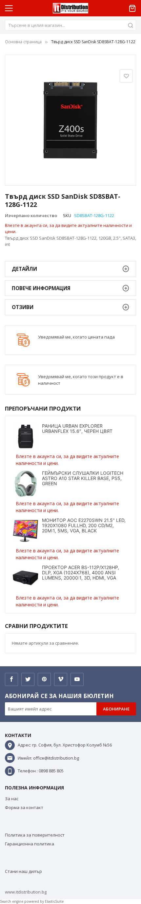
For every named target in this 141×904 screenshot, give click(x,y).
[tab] (70, 269)
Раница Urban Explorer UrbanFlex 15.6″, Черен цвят (77, 428)
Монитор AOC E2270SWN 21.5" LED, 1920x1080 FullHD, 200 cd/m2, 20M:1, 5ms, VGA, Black (84, 525)
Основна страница (23, 42)
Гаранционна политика (29, 844)
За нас (11, 799)
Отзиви (22, 307)
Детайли (24, 269)
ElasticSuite (54, 901)
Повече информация (41, 288)
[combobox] (70, 25)
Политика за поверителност (35, 835)
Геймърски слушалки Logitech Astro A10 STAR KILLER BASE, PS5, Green (82, 478)
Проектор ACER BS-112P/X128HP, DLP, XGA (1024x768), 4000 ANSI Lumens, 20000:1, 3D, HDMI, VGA (80, 572)
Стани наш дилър (23, 871)
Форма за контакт (24, 807)
